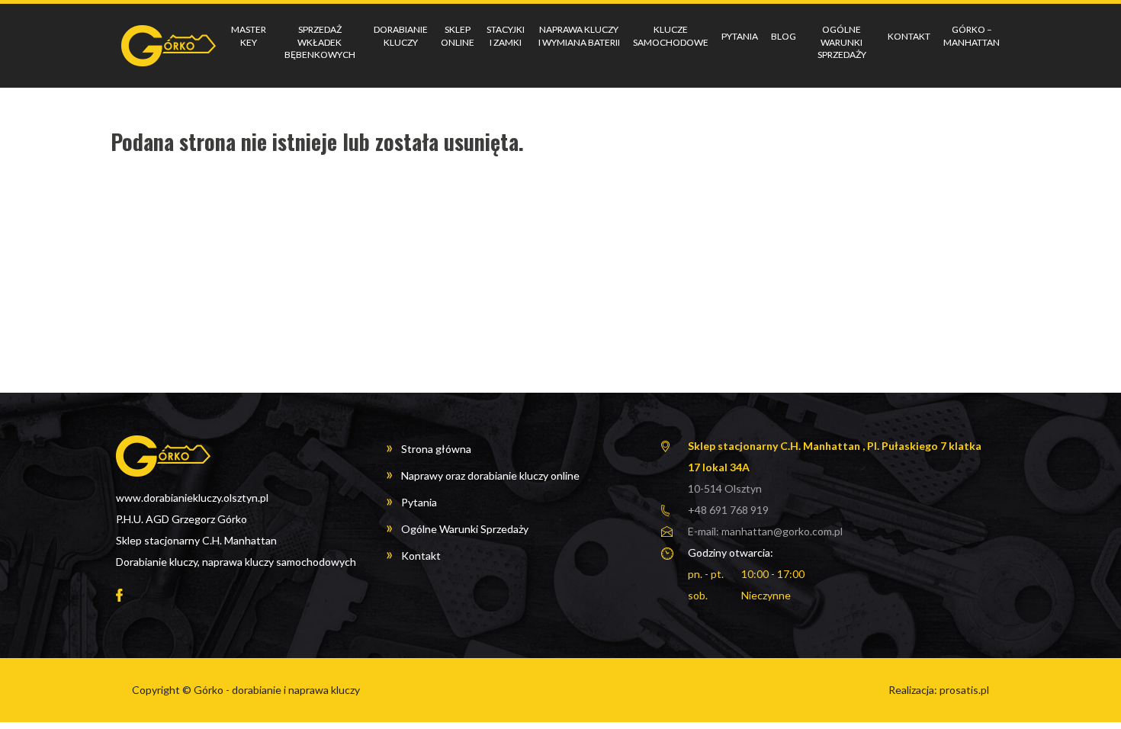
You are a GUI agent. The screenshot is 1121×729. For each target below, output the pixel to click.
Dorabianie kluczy (401, 36)
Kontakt (909, 36)
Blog (783, 36)
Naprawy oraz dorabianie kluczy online (490, 475)
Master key (248, 36)
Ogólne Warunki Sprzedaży (841, 42)
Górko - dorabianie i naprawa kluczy (277, 689)
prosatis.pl (964, 689)
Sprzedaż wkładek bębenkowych (319, 42)
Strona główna (436, 448)
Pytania (739, 36)
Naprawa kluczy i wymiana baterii (579, 36)
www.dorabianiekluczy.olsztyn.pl (192, 497)
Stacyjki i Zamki (506, 36)
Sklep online (457, 36)
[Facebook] (119, 594)
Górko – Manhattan (971, 36)
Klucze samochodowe (670, 36)
